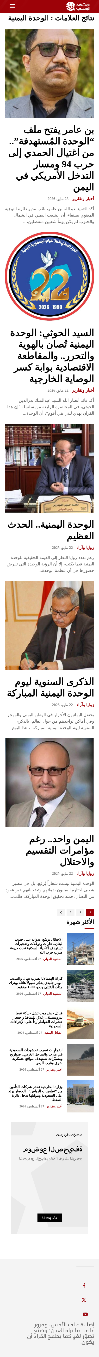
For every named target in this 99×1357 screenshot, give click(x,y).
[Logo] (79, 6)
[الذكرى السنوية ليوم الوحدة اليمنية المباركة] (49, 625)
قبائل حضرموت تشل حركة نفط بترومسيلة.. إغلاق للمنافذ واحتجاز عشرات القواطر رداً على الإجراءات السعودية (36, 1019)
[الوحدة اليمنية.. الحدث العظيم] (49, 468)
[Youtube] (85, 1315)
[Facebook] (84, 1286)
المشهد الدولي (52, 959)
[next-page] (61, 912)
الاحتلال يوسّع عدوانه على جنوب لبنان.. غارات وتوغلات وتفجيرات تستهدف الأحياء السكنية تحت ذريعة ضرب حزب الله (36, 946)
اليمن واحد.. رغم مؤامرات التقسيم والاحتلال (60, 850)
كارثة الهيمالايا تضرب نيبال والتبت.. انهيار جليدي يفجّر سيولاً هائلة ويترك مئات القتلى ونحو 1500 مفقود (35, 983)
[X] (84, 1300)
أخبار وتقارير (83, 198)
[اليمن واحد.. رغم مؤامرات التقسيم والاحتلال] (49, 782)
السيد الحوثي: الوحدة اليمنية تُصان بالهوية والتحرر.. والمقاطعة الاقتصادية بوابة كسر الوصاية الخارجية (52, 355)
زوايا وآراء (85, 547)
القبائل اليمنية (53, 1032)
